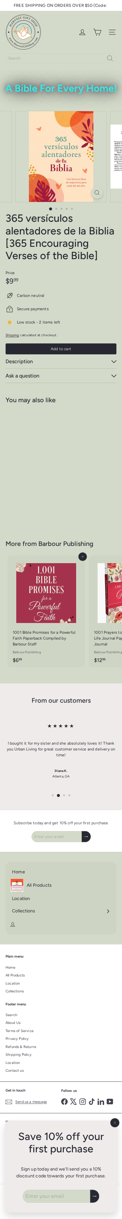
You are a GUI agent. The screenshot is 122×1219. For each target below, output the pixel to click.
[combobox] (61, 58)
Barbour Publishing (65, 544)
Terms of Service (20, 1031)
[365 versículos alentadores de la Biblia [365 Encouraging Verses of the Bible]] (46, 467)
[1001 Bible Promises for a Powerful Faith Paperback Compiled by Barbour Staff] (46, 611)
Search (11, 1015)
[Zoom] (97, 193)
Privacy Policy (17, 1039)
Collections (15, 991)
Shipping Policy (19, 1055)
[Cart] (97, 32)
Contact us (15, 1070)
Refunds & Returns (21, 1047)
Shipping (12, 335)
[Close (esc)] (114, 1122)
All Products (15, 975)
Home (10, 967)
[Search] (109, 58)
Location (13, 983)
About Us (13, 1023)
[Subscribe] (94, 1196)
